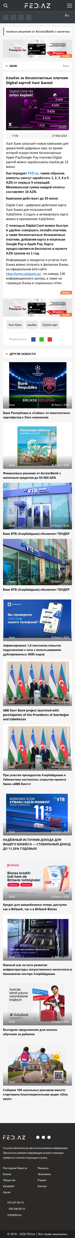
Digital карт (50, 325)
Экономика (44, 1174)
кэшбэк (31, 325)
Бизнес (7, 1174)
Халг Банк (14, 325)
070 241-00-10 (15, 1202)
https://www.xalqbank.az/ (23, 274)
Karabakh (8, 1186)
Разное (42, 1180)
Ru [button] (67, 15)
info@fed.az (14, 1215)
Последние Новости (15, 1168)
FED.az (33, 173)
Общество (9, 1180)
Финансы (43, 1168)
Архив (6, 1192)
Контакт (42, 1186)
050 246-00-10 (16, 1208)
